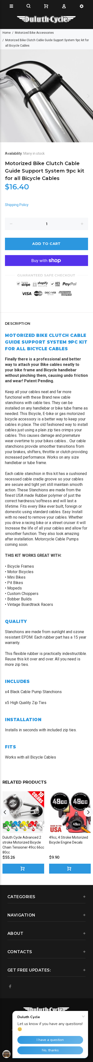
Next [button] (88, 96)
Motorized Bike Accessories (34, 32)
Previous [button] (4, 96)
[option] (46, 95)
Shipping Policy (17, 205)
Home (6, 32)
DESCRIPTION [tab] (17, 323)
